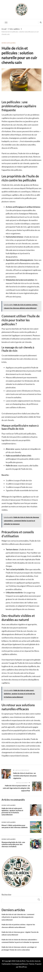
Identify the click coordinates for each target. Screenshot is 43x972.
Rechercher (6, 894)
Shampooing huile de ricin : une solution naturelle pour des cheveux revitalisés (13, 844)
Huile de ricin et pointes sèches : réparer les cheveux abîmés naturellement (18, 925)
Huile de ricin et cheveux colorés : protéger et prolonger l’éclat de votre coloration (19, 948)
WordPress (23, 967)
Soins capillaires (8, 43)
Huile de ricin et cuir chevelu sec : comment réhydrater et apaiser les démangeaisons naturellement (18, 917)
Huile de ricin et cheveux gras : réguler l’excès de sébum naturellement (20, 933)
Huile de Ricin (20, 961)
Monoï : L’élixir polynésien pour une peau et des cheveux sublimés (15, 826)
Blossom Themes (28, 964)
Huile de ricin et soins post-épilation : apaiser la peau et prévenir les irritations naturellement (12, 811)
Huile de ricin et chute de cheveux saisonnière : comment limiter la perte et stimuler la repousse (20, 941)
